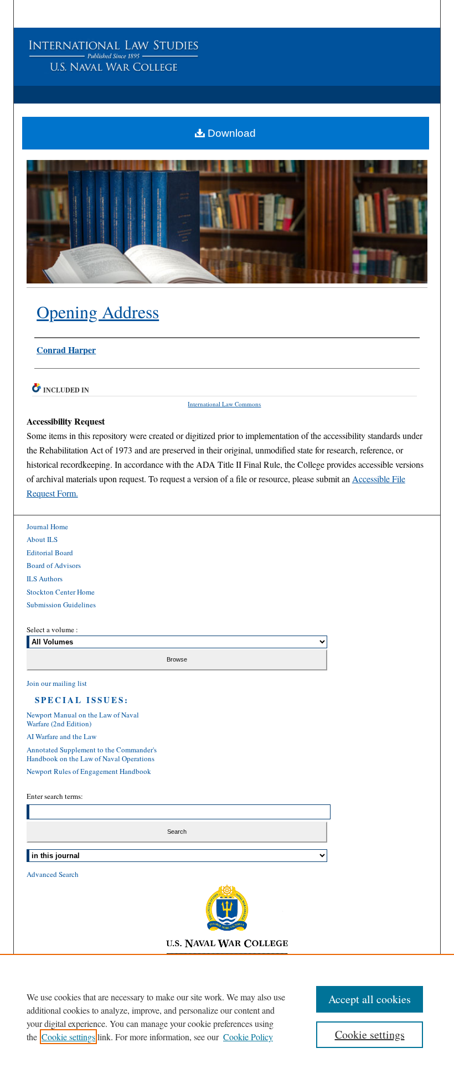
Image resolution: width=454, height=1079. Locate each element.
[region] (227, 1016)
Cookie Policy (248, 1036)
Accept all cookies (369, 999)
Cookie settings (68, 1036)
